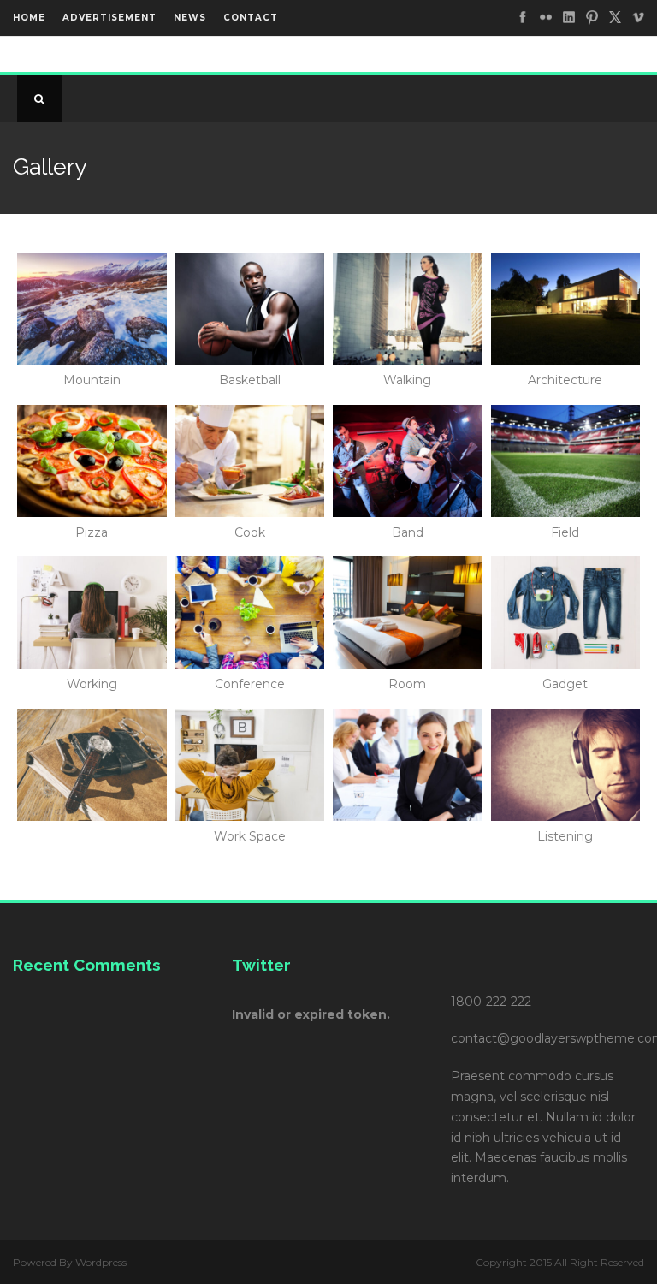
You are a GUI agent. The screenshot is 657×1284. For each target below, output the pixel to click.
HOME (29, 17)
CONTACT (250, 17)
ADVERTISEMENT (109, 17)
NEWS (190, 17)
